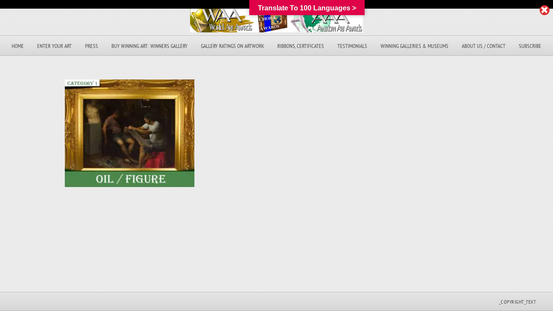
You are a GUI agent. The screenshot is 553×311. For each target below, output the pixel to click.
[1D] (129, 185)
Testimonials (352, 46)
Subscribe (530, 46)
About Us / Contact (483, 46)
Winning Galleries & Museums (414, 46)
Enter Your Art (54, 46)
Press (91, 46)
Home (18, 46)
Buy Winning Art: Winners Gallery (149, 46)
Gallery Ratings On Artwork (232, 46)
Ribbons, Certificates (300, 46)
